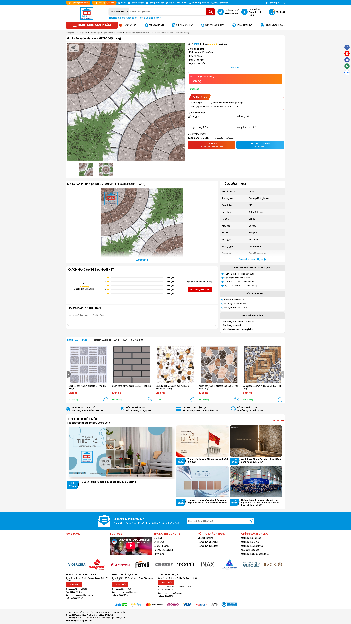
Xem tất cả (276, 421)
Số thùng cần (243, 116)
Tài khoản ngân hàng (163, 550)
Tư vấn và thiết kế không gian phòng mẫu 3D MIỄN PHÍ (108, 482)
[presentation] (69, 374)
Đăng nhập (273, 3)
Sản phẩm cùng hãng (106, 340)
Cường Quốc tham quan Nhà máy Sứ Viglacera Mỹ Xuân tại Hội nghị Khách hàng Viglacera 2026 (260, 503)
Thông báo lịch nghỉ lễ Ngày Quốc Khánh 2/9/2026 (207, 460)
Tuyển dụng (159, 554)
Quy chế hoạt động (250, 550)
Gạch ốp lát (131, 17)
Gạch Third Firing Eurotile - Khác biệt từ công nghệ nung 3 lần (261, 460)
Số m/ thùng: (198, 127)
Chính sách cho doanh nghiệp (255, 554)
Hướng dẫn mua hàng (207, 542)
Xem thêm (235, 68)
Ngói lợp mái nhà (117, 17)
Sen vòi (157, 17)
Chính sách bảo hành (251, 538)
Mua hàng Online (205, 538)
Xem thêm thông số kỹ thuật (252, 259)
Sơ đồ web (159, 542)
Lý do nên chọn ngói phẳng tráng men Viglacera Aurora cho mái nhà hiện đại (207, 501)
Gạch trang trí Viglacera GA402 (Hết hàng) (132, 386)
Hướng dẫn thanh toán (207, 546)
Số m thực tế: (246, 127)
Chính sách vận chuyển (252, 546)
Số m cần (193, 116)
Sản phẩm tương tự (78, 340)
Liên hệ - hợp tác (161, 546)
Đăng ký (281, 3)
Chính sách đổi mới (250, 542)
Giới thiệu (158, 538)
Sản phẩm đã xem (133, 340)
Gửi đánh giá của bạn (199, 289)
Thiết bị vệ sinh (145, 17)
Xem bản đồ (74, 584)
